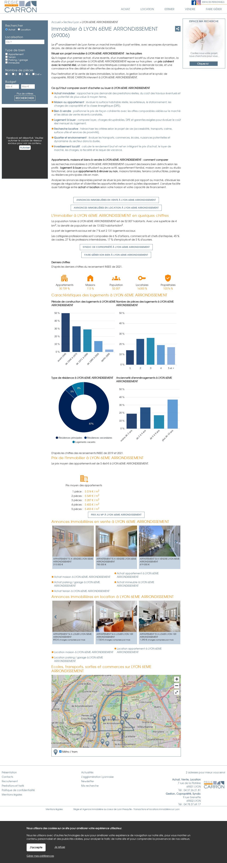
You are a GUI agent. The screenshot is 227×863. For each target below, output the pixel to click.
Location (25, 29)
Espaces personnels (213, 2)
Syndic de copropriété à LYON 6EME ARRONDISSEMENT (116, 247)
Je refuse (59, 847)
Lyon (177, 809)
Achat (11, 29)
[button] (69, 437)
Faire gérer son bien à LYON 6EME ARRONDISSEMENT (116, 255)
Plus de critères (25, 93)
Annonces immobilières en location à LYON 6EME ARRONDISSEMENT (116, 208)
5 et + (38, 74)
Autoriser (25, 147)
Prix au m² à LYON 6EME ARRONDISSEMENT (116, 515)
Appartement (15, 54)
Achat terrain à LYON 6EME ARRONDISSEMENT (81, 591)
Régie (76, 809)
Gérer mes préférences (40, 855)
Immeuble (14, 62)
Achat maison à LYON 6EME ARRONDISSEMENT (82, 577)
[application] (83, 340)
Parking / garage (18, 60)
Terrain (12, 57)
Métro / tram (69, 751)
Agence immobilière (92, 809)
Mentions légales (54, 809)
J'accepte (36, 847)
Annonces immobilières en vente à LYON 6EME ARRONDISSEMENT (116, 200)
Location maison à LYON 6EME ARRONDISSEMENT (83, 652)
